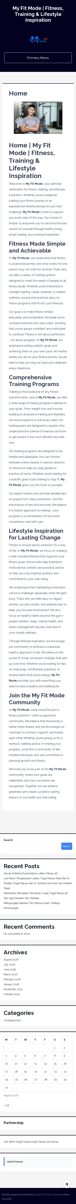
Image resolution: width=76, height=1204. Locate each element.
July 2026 (9, 964)
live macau (52, 1141)
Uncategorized (12, 1020)
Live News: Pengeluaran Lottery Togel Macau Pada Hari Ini (36, 878)
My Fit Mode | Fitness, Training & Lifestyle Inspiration (38, 14)
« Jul (6, 1105)
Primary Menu (38, 58)
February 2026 (12, 979)
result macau (15, 1161)
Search (8, 840)
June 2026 (10, 969)
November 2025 (13, 989)
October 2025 (12, 994)
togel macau (23, 1141)
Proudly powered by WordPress (18, 1194)
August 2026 (11, 959)
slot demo (10, 1141)
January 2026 (11, 984)
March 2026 (10, 974)
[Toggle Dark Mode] (67, 1184)
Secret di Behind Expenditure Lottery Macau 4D (31, 873)
